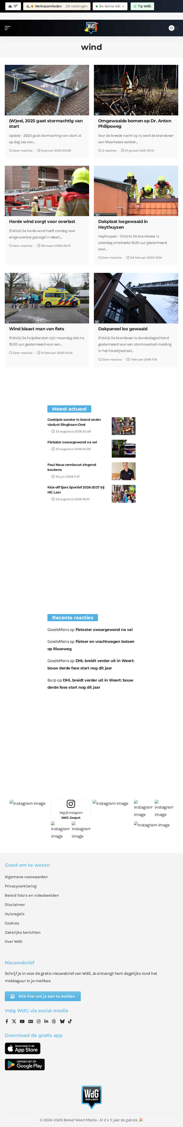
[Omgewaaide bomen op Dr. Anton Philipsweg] (136, 90)
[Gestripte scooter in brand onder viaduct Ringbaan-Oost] (124, 426)
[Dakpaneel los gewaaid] (136, 298)
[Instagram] (38, 1022)
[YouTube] (22, 1022)
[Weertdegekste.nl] (91, 28)
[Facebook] (7, 1022)
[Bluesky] (62, 1022)
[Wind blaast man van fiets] (47, 298)
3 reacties (109, 150)
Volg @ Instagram (70, 815)
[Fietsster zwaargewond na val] (124, 449)
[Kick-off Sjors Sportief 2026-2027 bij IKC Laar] (124, 494)
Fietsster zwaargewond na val (72, 442)
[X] (14, 1022)
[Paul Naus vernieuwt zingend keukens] (124, 471)
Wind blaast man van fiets (36, 328)
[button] (9, 28)
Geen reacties (23, 150)
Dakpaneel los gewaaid (122, 328)
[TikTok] (70, 1022)
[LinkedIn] (46, 1022)
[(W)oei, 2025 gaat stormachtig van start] (47, 90)
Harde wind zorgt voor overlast (42, 221)
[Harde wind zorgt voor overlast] (47, 191)
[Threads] (54, 1022)
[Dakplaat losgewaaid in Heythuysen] (136, 191)
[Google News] (31, 1022)
